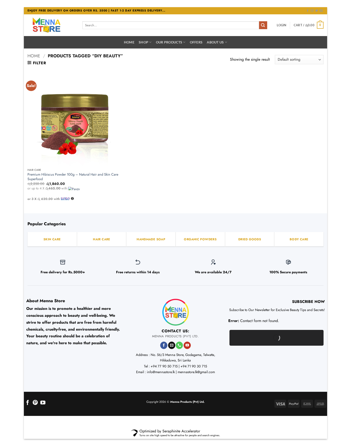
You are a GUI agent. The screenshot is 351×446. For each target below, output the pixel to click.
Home (129, 42)
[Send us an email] (321, 10)
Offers (196, 42)
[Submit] (263, 25)
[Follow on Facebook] (307, 10)
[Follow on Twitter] (316, 10)
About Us (215, 42)
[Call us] (179, 345)
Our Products (169, 42)
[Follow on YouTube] (187, 345)
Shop (143, 42)
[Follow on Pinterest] (35, 403)
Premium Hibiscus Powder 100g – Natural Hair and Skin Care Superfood (72, 176)
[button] (281, 25)
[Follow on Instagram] (312, 10)
